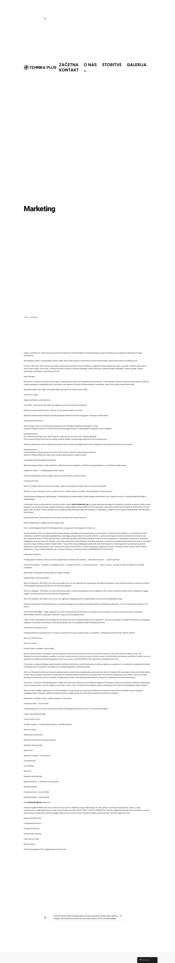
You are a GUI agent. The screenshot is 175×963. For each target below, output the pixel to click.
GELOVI (141, 507)
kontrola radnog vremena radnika (57, 439)
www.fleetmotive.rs (31, 434)
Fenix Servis (28, 382)
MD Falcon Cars (46, 583)
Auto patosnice (67, 517)
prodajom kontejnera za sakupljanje (136, 620)
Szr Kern (27, 366)
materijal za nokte (102, 507)
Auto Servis (28, 682)
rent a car (69, 583)
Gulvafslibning (29, 496)
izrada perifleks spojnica (48, 724)
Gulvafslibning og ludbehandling (70, 496)
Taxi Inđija (28, 405)
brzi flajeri (58, 573)
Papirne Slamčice (69, 560)
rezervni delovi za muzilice (75, 491)
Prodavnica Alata (30, 792)
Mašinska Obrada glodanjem (54, 415)
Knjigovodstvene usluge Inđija (52, 523)
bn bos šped (45, 755)
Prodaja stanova (131, 361)
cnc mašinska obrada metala (115, 465)
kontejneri (131, 565)
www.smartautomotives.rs (33, 421)
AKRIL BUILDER (131, 507)
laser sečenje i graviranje (49, 366)
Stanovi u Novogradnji (43, 361)
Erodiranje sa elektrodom (98, 415)
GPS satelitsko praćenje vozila (35, 436)
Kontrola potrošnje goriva (34, 439)
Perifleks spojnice (30, 724)
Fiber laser (35, 366)
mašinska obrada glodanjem (92, 465)
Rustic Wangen (29, 376)
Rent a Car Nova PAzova (33, 638)
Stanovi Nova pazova (116, 361)
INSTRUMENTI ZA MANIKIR (95, 510)
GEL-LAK (33, 510)
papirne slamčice (113, 560)
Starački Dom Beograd (50, 528)
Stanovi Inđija (57, 361)
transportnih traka (34, 538)
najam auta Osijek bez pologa (72, 486)
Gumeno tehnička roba (32, 533)
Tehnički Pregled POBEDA (33, 807)
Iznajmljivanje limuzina (32, 823)
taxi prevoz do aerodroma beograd (73, 405)
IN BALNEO (28, 628)
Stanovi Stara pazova (71, 361)
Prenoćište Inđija (52, 389)
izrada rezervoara (94, 368)
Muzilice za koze (43, 410)
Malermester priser (102, 496)
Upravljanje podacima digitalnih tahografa (40, 460)
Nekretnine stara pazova (33, 735)
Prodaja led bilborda (31, 828)
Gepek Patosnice (79, 517)
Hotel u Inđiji (82, 389)
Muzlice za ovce (56, 410)
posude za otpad (119, 565)
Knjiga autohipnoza (31, 400)
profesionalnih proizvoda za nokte (52, 504)
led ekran (42, 667)
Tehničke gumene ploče (51, 538)
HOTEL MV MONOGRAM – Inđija (36, 612)
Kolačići (113, 918)
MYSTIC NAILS (120, 510)
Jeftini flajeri (28, 573)
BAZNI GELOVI (119, 507)
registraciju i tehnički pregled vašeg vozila (52, 813)
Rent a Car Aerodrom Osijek (48, 486)
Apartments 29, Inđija (68, 389)
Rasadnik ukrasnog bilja (33, 745)
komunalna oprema (90, 565)
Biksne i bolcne (29, 844)
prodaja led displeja (41, 664)
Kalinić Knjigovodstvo (32, 523)
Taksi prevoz (38, 405)
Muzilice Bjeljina (92, 491)
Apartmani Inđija (30, 389)
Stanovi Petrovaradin (100, 361)
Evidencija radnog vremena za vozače (38, 428)
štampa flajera (49, 573)
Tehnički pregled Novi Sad (120, 813)
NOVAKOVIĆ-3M (84, 659)
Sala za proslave (80, 476)
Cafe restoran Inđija (31, 839)
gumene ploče (76, 538)
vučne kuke (44, 368)
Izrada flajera (38, 573)
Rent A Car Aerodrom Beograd (109, 675)
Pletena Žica (28, 750)
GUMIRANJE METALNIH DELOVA (100, 549)
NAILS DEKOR (42, 510)
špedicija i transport (31, 755)
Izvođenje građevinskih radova (52, 470)
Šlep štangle (34, 368)
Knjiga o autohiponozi (32, 353)
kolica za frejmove (84, 366)
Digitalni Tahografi (90, 428)
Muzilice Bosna (106, 491)
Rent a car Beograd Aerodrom (35, 672)
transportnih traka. (72, 541)
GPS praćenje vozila (31, 426)
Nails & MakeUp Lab (80, 504)
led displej (51, 667)
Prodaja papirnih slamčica (33, 560)
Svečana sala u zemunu (32, 834)
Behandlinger (51, 496)
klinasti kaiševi (56, 544)
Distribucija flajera (43, 578)
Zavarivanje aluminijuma (33, 371)
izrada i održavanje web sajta (35, 714)
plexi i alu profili (122, 366)
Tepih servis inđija (31, 395)
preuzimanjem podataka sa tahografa (77, 426)
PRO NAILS (146, 510)
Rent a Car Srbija (30, 643)
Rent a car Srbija (30, 729)
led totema (75, 664)
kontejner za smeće (73, 565)
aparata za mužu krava (59, 659)
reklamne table (135, 366)
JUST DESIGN (29, 766)
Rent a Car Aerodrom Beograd (59, 586)
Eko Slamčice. (82, 560)
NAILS (111, 507)
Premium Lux (90, 528)
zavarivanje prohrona (51, 371)
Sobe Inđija (41, 389)
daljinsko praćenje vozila (57, 444)
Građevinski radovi (31, 470)
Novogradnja (29, 361)
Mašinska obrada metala (33, 415)
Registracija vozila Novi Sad (55, 849)
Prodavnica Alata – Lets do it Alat (36, 703)
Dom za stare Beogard (32, 528)
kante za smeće (106, 565)
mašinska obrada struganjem (69, 465)
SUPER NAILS (29, 512)
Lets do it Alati (43, 792)
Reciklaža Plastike (30, 740)
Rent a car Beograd (31, 583)
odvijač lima (111, 366)
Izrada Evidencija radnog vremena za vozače (40, 452)
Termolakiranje (29, 761)
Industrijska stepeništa (68, 366)
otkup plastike (44, 797)
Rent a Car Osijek (30, 486)
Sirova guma (46, 533)
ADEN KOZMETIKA (68, 510)
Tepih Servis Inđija (112, 384)
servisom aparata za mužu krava (64, 654)
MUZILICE (27, 771)
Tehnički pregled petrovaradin (117, 810)
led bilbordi (65, 664)
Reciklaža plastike (30, 797)
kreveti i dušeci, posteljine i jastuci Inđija (39, 648)
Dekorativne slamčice (96, 560)
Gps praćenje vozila (99, 439)
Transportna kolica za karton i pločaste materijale (68, 368)
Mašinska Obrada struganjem (77, 415)
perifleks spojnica (65, 724)
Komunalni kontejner (32, 565)
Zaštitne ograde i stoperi (133, 368)
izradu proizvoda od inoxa (64, 633)
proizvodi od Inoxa (40, 628)
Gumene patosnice (31, 517)
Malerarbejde (89, 496)
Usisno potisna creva (32, 719)
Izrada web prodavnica (32, 554)
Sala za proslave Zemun (63, 476)
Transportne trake (31, 481)
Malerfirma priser (117, 496)
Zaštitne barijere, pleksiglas (112, 368)
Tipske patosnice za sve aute (49, 517)
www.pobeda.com (37, 802)
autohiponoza (44, 400)
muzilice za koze (58, 491)
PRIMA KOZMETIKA (133, 510)
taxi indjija (55, 405)
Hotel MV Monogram (49, 604)
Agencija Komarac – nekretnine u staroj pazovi (41, 781)
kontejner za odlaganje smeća (53, 565)
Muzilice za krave (30, 410)
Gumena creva (59, 546)
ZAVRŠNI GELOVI (53, 510)
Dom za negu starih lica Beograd (71, 528)
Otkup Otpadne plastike (46, 740)
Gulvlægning (40, 496)
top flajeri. (66, 573)
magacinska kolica (99, 366)
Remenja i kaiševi (43, 544)
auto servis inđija (33, 690)
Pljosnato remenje (87, 541)
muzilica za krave (84, 654)
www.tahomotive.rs (31, 449)
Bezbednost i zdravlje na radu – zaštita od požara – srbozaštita (47, 698)
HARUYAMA (79, 510)
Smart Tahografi (105, 428)
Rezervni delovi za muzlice (73, 410)
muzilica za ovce (98, 656)
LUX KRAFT (110, 510)
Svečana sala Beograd (32, 476)
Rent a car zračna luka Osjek (95, 486)
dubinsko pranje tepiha (132, 382)
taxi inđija (47, 405)
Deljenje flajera (29, 578)
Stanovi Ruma (85, 361)
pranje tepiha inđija (126, 384)
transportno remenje (113, 541)
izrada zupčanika (50, 465)
